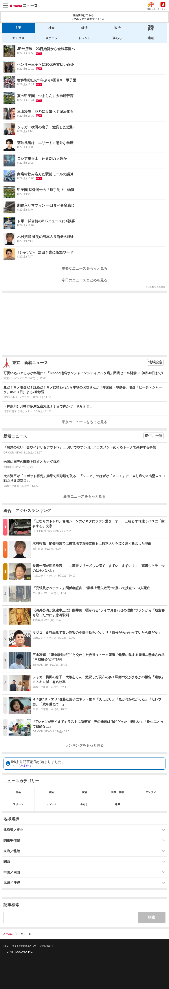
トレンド (84, 38)
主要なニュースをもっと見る (84, 268)
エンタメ (18, 38)
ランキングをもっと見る (84, 745)
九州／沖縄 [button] (12, 882)
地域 (151, 38)
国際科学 (151, 27)
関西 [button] (7, 861)
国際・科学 (117, 792)
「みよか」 (24, 765)
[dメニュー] (8, 934)
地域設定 (155, 362)
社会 (51, 28)
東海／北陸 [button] (12, 851)
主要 (18, 28)
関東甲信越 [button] (12, 840)
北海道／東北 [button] (13, 830)
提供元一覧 (153, 435)
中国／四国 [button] (12, 872)
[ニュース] (24, 5)
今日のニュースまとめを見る (84, 280)
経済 (84, 28)
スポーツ (51, 38)
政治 (117, 28)
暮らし (117, 38)
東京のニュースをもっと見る (84, 422)
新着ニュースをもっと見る (84, 496)
